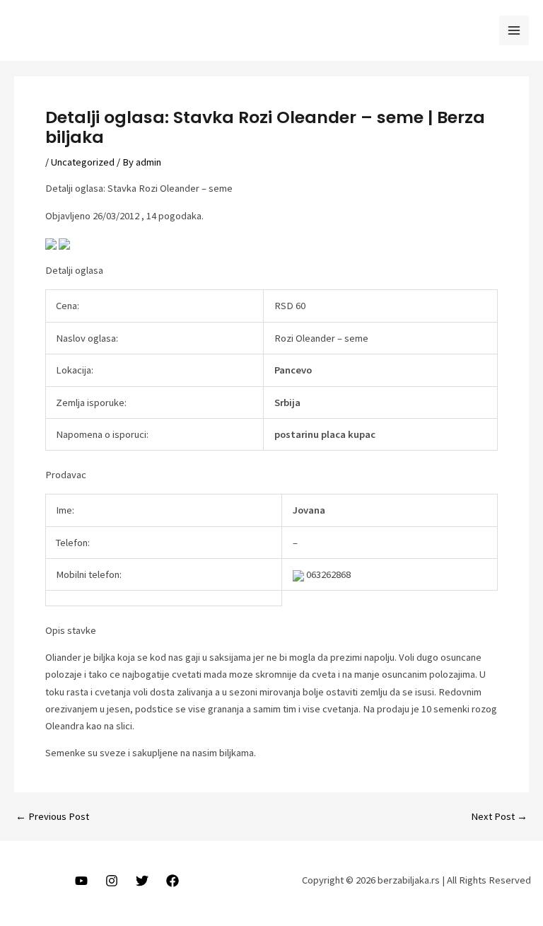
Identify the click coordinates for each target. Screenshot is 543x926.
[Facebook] (172, 880)
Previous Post (52, 816)
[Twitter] (142, 880)
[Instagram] (111, 880)
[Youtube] (81, 880)
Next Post (499, 816)
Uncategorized (83, 162)
